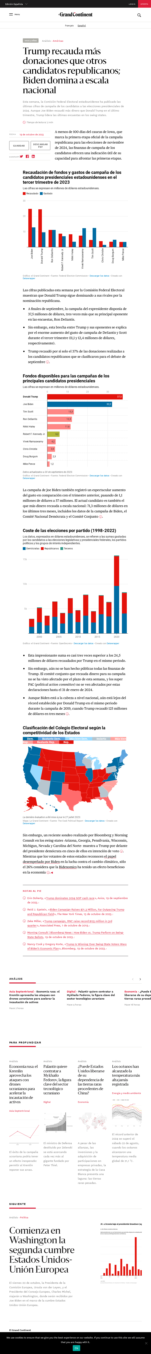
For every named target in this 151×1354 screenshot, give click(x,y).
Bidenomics (68, 867)
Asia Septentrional (19, 1110)
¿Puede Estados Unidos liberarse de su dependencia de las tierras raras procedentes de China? (91, 1080)
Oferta (144, 4)
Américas (58, 40)
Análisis (46, 40)
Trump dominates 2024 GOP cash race (70, 898)
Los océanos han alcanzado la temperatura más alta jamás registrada (126, 1076)
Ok (76, 1348)
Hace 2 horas (16, 1008)
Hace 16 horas (132, 1004)
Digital (47, 1102)
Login (132, 4)
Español (82, 25)
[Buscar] (139, 14)
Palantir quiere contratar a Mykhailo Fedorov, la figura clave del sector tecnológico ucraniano (57, 1080)
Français (69, 25)
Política (24, 1217)
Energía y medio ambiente (126, 1093)
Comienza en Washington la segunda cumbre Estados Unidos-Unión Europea (42, 1251)
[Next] (140, 979)
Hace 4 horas (74, 1004)
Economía (83, 1102)
